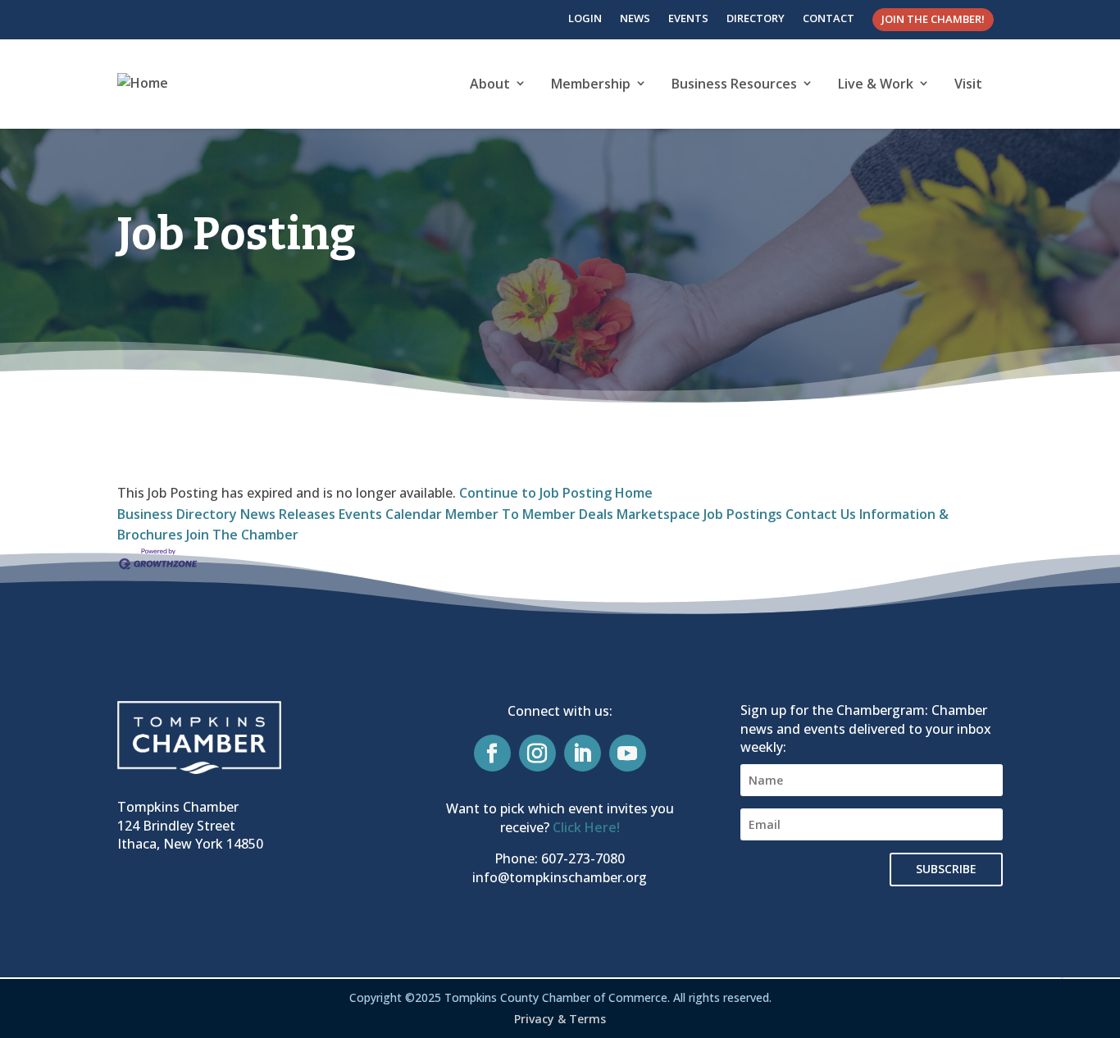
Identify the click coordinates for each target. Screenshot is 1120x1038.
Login (585, 18)
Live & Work (875, 84)
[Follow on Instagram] (537, 753)
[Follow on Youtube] (627, 753)
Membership (591, 84)
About (490, 84)
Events (688, 18)
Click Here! (586, 827)
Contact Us (820, 514)
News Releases (287, 514)
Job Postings (742, 514)
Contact (828, 18)
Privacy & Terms (560, 1019)
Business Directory (177, 514)
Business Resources (734, 84)
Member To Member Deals (529, 514)
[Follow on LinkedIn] (582, 753)
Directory (755, 18)
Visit (968, 84)
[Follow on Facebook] (492, 753)
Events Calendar (390, 514)
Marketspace (658, 514)
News (635, 18)
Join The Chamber (242, 535)
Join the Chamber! (933, 18)
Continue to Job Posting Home (556, 493)
